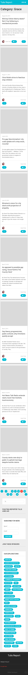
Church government (11, 573)
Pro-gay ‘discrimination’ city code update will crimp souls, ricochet (13, 141)
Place (17, 616)
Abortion (8, 559)
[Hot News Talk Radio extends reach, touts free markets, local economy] (14, 378)
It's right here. (4, 666)
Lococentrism (9, 596)
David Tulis (8, 41)
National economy (10, 606)
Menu (23, 2)
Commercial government (12, 579)
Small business (9, 639)
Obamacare (8, 609)
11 (8, 494)
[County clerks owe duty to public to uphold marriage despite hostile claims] (14, 440)
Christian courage (10, 569)
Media (7, 602)
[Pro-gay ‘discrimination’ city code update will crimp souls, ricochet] (14, 121)
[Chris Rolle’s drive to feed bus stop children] (14, 60)
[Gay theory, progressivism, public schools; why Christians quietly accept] (14, 314)
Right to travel (10, 629)
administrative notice (12, 563)
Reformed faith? (10, 622)
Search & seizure (10, 632)
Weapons (19, 642)
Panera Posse (9, 612)
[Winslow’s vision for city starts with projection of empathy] (14, 186)
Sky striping (9, 636)
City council (9, 576)
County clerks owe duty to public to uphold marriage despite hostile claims (12, 460)
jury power (16, 586)
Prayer (7, 619)
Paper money (9, 616)
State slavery (9, 642)
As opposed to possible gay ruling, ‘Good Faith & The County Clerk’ (12, 269)
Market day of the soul (12, 599)
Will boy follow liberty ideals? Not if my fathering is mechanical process (13, 21)
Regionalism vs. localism (12, 626)
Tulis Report (6, 2)
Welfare (7, 646)
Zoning (15, 646)
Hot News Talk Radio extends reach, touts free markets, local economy (13, 398)
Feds (16, 583)
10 (24, 491)
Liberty (7, 589)
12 (11, 494)
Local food (8, 593)
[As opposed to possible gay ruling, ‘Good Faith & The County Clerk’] (14, 250)
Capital (17, 566)
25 (17, 494)
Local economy (17, 589)
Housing (7, 586)
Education (8, 583)
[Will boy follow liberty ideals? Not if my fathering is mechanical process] (24, 41)
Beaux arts (8, 566)
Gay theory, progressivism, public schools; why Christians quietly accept (13, 333)
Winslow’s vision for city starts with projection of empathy (11, 205)
